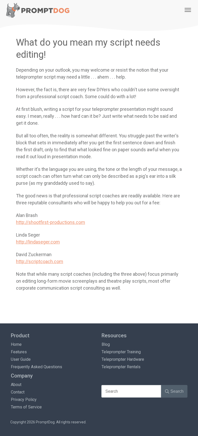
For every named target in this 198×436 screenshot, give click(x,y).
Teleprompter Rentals (121, 366)
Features (19, 351)
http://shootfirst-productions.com (50, 222)
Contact (17, 392)
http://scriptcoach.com (39, 261)
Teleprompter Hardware (123, 359)
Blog (106, 344)
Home (16, 344)
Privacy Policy (24, 399)
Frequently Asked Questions (36, 366)
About (16, 384)
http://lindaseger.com (38, 242)
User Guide (21, 359)
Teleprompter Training (121, 351)
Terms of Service (26, 407)
